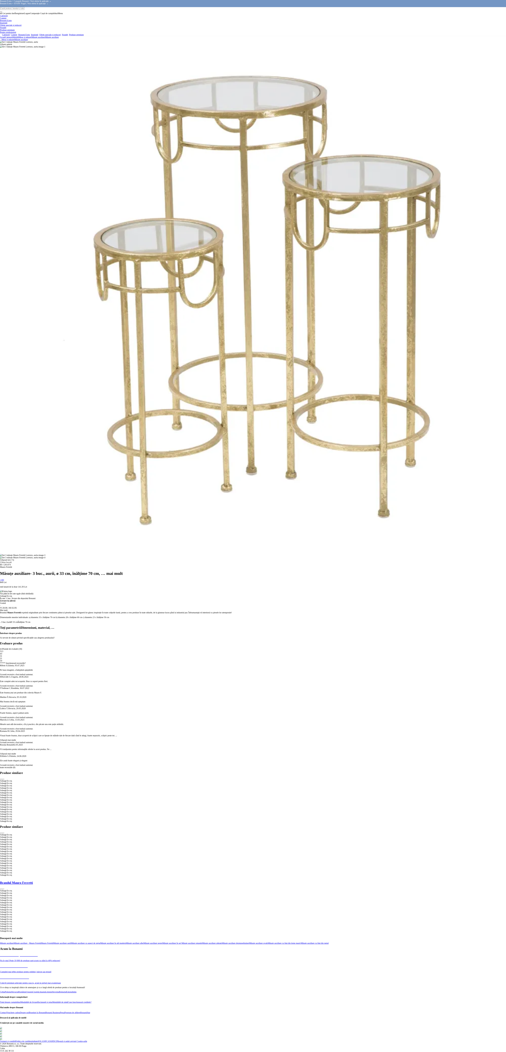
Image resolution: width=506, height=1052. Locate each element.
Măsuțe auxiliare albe (134, 943)
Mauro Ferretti (47, 943)
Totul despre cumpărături (10, 1002)
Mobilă (16, 37)
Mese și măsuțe (25, 37)
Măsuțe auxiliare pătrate (212, 943)
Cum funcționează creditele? (79, 1002)
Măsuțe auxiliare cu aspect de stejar (85, 943)
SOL (40, 1041)
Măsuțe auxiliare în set (171, 943)
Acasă (2, 37)
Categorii (9, 37)
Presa (62, 1012)
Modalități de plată (60, 1002)
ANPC (45, 1041)
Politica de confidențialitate (26, 1041)
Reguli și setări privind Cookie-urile (72, 1041)
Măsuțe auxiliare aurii (62, 943)
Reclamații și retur (44, 1002)
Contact (3, 1012)
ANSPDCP (52, 1041)
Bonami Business (52, 1012)
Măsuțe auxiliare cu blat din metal (315, 943)
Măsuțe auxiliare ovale (258, 943)
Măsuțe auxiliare (52, 37)
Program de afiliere (72, 1012)
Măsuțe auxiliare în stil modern (113, 943)
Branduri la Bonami (37, 1012)
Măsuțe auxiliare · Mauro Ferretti (27, 943)
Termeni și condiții (7, 1041)
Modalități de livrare (29, 1002)
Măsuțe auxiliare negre (152, 943)
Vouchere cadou (13, 1012)
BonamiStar (85, 1012)
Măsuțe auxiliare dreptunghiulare (235, 943)
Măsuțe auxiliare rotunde (191, 943)
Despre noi (24, 1012)
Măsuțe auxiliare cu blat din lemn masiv (284, 943)
